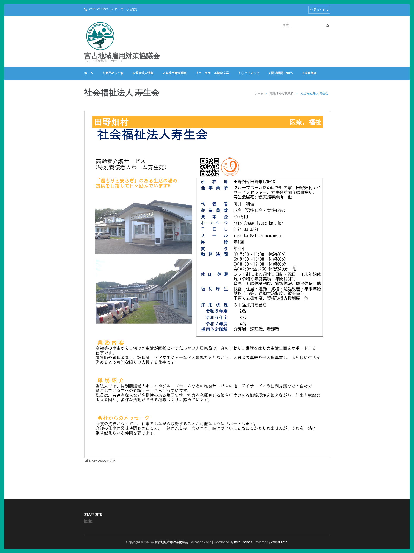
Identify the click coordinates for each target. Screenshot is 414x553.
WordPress (279, 542)
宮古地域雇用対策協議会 (122, 56)
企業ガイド (317, 9)
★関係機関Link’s (280, 73)
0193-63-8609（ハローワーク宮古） (114, 9)
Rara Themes (243, 542)
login (88, 520)
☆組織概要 (309, 73)
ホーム (88, 73)
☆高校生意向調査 (175, 73)
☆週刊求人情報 (143, 73)
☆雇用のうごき (112, 73)
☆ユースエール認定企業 (212, 73)
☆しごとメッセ (248, 73)
